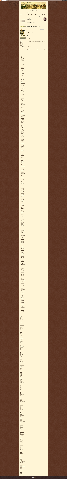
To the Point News (21, 456)
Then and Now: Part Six (23, 125)
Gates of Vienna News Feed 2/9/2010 (22, 250)
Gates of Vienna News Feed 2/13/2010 (22, 200)
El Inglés (20, 15)
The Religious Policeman (21, 435)
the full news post (38, 26)
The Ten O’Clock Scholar (21, 453)
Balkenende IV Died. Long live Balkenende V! (23, 133)
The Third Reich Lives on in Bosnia (22, 183)
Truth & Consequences (21, 457)
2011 (20, 44)
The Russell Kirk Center (21, 440)
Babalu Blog (21, 330)
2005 (20, 317)
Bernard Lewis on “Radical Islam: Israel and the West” (23, 108)
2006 (20, 316)
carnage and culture (21, 341)
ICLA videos (21, 383)
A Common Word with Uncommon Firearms (23, 235)
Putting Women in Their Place (22, 274)
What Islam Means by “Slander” (23, 237)
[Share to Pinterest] (43, 29)
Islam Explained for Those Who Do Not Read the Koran (23, 116)
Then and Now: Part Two (23, 181)
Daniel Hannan (21, 376)
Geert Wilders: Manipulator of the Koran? (22, 276)
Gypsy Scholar (21, 375)
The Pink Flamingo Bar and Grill (22, 421)
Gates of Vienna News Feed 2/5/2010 (22, 266)
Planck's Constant (21, 422)
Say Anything (21, 441)
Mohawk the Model (23, 62)
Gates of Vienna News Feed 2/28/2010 (22, 59)
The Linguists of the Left (23, 153)
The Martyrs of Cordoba (22, 68)
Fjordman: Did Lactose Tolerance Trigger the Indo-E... (23, 187)
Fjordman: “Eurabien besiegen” (23, 227)
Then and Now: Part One (23, 185)
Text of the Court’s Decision (22, 306)
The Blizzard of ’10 (23, 280)
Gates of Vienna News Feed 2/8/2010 (22, 261)
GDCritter (20, 369)
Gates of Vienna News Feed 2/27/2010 (22, 64)
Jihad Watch (20, 389)
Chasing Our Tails (22, 191)
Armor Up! (22, 299)
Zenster (29, 34)
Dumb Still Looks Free (21, 356)
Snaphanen (20, 446)
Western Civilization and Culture (22, 466)
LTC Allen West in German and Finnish (23, 160)
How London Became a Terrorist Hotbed (23, 248)
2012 (20, 43)
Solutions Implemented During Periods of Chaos (23, 88)
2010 (20, 45)
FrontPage (20, 367)
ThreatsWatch (21, 454)
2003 (20, 319)
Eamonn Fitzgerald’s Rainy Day (22, 362)
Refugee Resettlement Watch (22, 434)
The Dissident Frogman (21, 354)
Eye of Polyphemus (21, 361)
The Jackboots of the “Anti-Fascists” (23, 135)
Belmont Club (21, 332)
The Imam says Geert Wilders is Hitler (23, 147)
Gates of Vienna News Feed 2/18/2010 (22, 150)
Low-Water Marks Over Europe (22, 172)
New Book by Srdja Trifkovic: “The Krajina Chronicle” (23, 122)
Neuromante (20, 408)
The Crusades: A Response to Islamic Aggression (22, 141)
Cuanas (20, 350)
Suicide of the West (21, 449)
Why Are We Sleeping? (22, 100)
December (22, 46)
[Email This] (40, 29)
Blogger (34, 477)
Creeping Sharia (21, 349)
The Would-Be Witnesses (22, 300)
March (21, 56)
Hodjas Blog (21, 379)
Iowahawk (20, 387)
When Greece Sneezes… (22, 259)
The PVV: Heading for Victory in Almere (23, 82)
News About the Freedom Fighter (23, 220)
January (22, 311)
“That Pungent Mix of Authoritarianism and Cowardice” (23, 278)
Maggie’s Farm (21, 400)
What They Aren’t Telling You (22, 205)
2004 (20, 318)
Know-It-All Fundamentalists (23, 162)
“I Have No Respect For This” (23, 307)
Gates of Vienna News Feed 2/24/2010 (22, 94)
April (21, 55)
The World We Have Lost (23, 282)
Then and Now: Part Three (23, 175)
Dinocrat (20, 353)
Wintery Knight (21, 468)
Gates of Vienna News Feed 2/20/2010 (22, 137)
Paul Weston (21, 14)
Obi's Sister (20, 412)
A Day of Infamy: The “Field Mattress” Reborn (23, 79)
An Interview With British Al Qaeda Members (23, 288)
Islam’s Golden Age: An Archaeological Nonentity (23, 73)
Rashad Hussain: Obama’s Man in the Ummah (23, 166)
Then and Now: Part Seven (23, 83)
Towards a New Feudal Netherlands (22, 97)
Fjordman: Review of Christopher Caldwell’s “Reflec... (23, 208)
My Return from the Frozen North (23, 139)
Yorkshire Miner (21, 472)
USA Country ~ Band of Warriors (22, 461)
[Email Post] (39, 29)
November (22, 47)
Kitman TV (20, 393)
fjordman (20, 363)
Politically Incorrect (21, 426)
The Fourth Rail (21, 366)
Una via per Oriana (21, 459)
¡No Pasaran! (21, 410)
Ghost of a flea (21, 372)
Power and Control (21, 428)
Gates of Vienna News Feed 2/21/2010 (22, 131)
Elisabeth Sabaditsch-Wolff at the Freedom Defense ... (23, 128)
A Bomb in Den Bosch (22, 252)
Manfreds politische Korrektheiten (22, 401)
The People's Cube (21, 420)
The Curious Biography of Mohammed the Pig (22, 225)
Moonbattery (21, 407)
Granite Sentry (21, 373)
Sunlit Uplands (21, 450)
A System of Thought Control (23, 295)
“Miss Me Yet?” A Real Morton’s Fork (23, 243)
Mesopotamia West (21, 403)
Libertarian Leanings (21, 396)
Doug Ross (20, 439)
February (22, 57)
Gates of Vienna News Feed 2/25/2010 (22, 85)
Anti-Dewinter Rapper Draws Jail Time (22, 99)
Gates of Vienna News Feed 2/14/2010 (22, 190)
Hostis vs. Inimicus (23, 291)
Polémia (20, 423)
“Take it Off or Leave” (22, 204)
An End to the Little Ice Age (23, 263)
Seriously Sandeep (21, 443)
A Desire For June (22, 126)
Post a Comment (29, 46)
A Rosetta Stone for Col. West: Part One (23, 70)
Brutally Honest (21, 340)
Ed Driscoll (20, 355)
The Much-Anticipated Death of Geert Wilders (22, 270)
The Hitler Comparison (22, 268)
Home (37, 49)
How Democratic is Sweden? (23, 90)
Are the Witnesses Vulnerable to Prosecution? (22, 310)
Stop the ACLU (21, 448)
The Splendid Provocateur (22, 241)
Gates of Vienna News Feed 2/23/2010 (22, 103)
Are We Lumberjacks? (21, 328)
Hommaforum (21, 380)
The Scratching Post (21, 442)
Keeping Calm (22, 161)
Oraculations (20, 417)
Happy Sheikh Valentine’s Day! (23, 198)
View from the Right (21, 462)
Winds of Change (21, 467)
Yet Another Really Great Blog (22, 470)
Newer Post (28, 49)
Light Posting (22, 148)
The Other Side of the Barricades (22, 272)
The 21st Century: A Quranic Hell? (23, 256)
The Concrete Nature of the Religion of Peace (23, 67)
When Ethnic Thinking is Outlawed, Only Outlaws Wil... (23, 193)
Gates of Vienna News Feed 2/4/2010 (22, 285)
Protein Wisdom (21, 429)
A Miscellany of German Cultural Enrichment (23, 254)
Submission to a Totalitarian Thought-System (23, 61)
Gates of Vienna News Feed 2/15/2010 (22, 179)
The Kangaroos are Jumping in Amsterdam (23, 304)
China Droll (20, 343)
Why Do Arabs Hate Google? (23, 75)
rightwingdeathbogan (21, 437)
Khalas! (20, 392)
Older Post (45, 49)
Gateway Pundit (21, 368)
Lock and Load (21, 399)
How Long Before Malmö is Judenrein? (22, 196)
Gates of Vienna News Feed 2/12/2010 (22, 212)
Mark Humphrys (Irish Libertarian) (22, 382)
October (22, 48)
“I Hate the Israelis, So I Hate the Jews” (23, 290)
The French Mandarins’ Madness (22, 157)
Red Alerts (20, 433)
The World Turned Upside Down (22, 229)
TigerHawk (20, 455)
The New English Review (22, 409)
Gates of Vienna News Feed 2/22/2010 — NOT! (22, 110)
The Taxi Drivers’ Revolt (22, 210)
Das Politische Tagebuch (21, 427)
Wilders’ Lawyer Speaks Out (22, 302)
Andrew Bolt (21, 336)
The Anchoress (21, 327)
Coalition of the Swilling (21, 346)
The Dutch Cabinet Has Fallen (23, 145)
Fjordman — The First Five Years (23, 143)
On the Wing (21, 414)
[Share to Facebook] (42, 29)
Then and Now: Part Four (23, 173)
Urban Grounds (21, 460)
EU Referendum (21, 359)
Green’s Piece (21, 374)
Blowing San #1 (21, 335)
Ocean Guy (20, 413)
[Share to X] (41, 29)
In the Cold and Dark (23, 264)
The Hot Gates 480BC (21, 381)
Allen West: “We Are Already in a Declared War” (23, 92)
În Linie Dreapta (21, 322)
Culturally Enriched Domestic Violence (23, 202)
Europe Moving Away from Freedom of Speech (22, 119)
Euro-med (20, 360)
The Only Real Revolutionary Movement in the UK (23, 113)
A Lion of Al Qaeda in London (23, 104)
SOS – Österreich (21, 447)
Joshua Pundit (21, 390)
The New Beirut (22, 244)
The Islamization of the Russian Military (23, 177)
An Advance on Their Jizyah (22, 164)
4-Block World (21, 323)
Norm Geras (20, 370)
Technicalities (21, 452)
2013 (20, 42)
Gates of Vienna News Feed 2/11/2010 (22, 223)
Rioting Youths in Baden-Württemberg (22, 233)
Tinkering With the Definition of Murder (23, 216)
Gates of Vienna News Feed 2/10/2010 (22, 239)
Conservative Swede (21, 347)
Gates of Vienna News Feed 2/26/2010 (36, 14)
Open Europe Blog (21, 416)
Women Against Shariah (21, 469)
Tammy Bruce (21, 339)
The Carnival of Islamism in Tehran (22, 214)
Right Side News (21, 436)
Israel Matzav (21, 388)
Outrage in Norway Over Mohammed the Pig (23, 231)
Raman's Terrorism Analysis (22, 432)
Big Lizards (20, 333)
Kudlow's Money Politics (22, 394)
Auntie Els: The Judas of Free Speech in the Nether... (22, 297)
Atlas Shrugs (21, 329)
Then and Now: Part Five (23, 168)
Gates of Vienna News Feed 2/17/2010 (22, 155)
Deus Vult (20, 352)
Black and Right (21, 334)
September (22, 49)
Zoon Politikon (21, 473)
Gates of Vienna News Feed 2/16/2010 (22, 170)
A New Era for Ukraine (22, 257)
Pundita (20, 430)
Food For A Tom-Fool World (22, 283)
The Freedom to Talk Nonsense (23, 246)
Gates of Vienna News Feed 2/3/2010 (22, 293)
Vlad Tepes (20, 463)
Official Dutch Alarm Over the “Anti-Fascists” (22, 219)
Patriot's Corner (21, 419)
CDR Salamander (21, 342)
